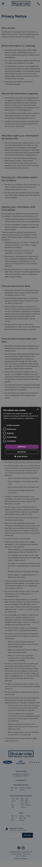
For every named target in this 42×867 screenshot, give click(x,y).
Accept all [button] (22, 447)
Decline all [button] (21, 452)
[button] (21, 456)
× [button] (37, 409)
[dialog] (21, 433)
